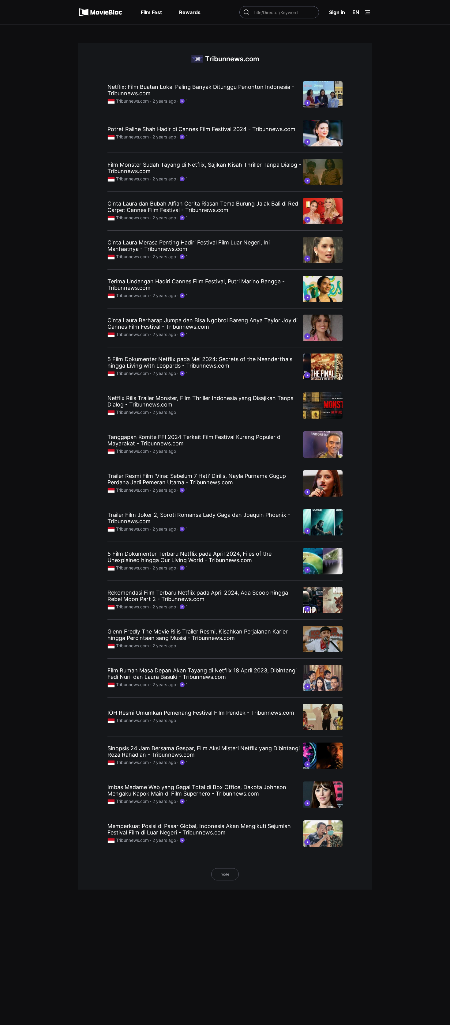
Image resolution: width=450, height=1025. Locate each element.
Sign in (337, 12)
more (225, 874)
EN (355, 12)
